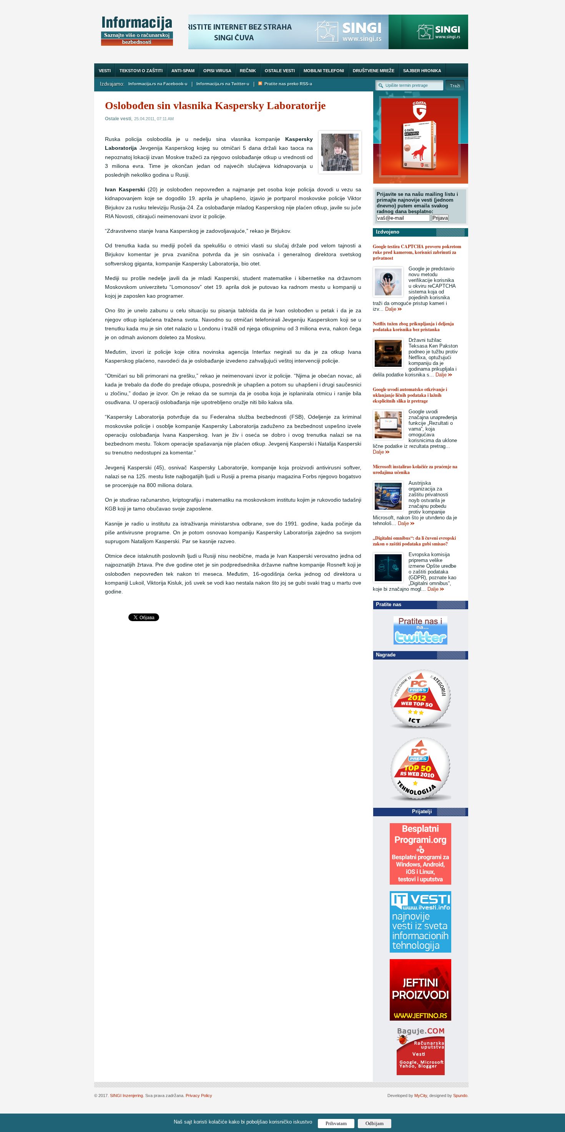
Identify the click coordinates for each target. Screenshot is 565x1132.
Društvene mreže (373, 70)
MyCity (420, 1095)
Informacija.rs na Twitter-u (222, 83)
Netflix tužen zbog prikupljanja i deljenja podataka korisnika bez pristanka (413, 326)
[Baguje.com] (421, 1073)
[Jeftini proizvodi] (420, 1019)
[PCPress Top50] (420, 729)
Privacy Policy (199, 1095)
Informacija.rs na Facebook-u (158, 83)
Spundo (460, 1095)
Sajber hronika (422, 70)
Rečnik (248, 70)
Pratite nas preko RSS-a (287, 83)
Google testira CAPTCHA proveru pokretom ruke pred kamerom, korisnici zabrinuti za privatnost (417, 252)
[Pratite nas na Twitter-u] (420, 643)
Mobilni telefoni (324, 70)
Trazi (455, 85)
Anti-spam (182, 70)
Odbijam (375, 1123)
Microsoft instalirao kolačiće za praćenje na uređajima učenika (415, 469)
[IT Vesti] (420, 951)
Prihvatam (336, 1123)
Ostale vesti (280, 70)
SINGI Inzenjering (126, 1095)
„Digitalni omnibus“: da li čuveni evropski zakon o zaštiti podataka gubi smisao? (414, 541)
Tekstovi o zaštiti (141, 70)
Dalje (390, 309)
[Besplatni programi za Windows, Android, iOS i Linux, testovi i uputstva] (420, 883)
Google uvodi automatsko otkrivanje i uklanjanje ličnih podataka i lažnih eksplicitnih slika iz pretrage (410, 395)
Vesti (105, 70)
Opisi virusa (217, 70)
